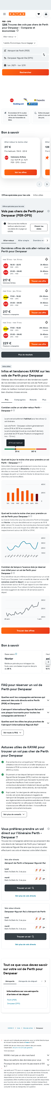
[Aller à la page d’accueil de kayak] (17, 14)
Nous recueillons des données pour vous (22, 1060)
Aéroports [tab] (9, 981)
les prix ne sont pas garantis (22, 1048)
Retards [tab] (33, 400)
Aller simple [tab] (23, 240)
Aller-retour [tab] (8, 240)
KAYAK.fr (11, 1028)
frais (27, 1042)
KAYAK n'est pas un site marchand (19, 1055)
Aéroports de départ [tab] (28, 981)
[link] (25, 630)
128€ (4, 24)
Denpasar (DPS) (13, 1003)
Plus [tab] (44, 400)
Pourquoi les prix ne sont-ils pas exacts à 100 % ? (24, 1065)
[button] (4, 14)
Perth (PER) (12, 1000)
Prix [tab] (6, 400)
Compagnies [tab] (20, 400)
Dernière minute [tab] (40, 240)
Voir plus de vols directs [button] (25, 896)
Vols (18, 1028)
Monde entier (28, 1028)
